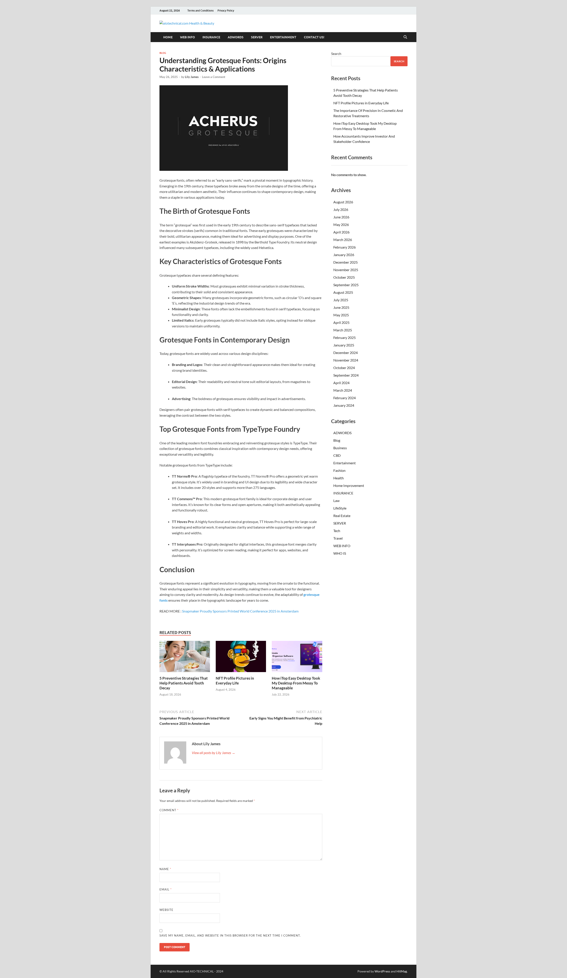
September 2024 (346, 375)
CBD (337, 455)
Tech (336, 531)
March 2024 (342, 390)
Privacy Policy (225, 10)
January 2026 (343, 255)
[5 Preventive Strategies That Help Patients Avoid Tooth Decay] (184, 658)
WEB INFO (187, 37)
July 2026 (340, 209)
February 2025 (344, 337)
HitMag (401, 971)
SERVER (256, 37)
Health (338, 478)
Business (340, 448)
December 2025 (345, 262)
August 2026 (343, 202)
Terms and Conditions (200, 10)
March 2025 (342, 330)
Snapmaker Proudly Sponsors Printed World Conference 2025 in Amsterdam (240, 611)
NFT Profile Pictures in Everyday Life (235, 680)
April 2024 (341, 383)
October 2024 (344, 368)
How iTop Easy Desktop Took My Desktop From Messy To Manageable (296, 683)
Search (336, 53)
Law (336, 500)
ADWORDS (235, 37)
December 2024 (345, 352)
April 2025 (341, 322)
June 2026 (341, 217)
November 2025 (345, 270)
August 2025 (343, 292)
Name (165, 869)
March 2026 (342, 239)
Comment (169, 810)
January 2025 (343, 345)
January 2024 (343, 405)
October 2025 (344, 277)
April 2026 (341, 232)
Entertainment (283, 37)
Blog (162, 52)
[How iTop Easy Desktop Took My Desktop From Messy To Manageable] (297, 658)
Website (166, 910)
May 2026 (341, 224)
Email (165, 889)
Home (168, 37)
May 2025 (341, 315)
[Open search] (405, 37)
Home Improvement (348, 485)
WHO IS (339, 553)
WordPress (382, 971)
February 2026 (344, 247)
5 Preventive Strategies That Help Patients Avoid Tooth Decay (183, 683)
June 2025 (341, 307)
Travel (338, 538)
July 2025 (340, 300)
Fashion (339, 470)
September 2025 (346, 285)
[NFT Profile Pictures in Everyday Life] (241, 658)
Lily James (192, 77)
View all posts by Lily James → (213, 753)
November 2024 (345, 360)
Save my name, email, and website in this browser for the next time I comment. (230, 935)
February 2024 (344, 398)
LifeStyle (339, 508)
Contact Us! (314, 37)
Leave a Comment (213, 77)
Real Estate (341, 515)
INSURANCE (211, 37)
